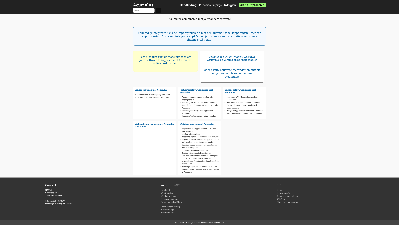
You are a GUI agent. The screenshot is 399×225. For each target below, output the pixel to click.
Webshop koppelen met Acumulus (197, 124)
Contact (280, 190)
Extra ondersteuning (170, 206)
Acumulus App (168, 209)
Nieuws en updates (169, 199)
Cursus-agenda (283, 193)
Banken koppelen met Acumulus (151, 89)
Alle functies (167, 193)
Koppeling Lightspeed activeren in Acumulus (200, 137)
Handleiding (166, 190)
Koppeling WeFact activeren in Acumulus (199, 116)
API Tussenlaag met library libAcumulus (243, 102)
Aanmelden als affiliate (171, 202)
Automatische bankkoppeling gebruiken (153, 94)
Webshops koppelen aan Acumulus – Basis (199, 166)
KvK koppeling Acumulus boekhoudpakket (244, 113)
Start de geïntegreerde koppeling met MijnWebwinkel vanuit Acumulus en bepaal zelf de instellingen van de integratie (200, 156)
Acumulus (143, 5)
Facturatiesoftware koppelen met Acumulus (196, 91)
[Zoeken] (158, 10)
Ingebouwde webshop (191, 134)
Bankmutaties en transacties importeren (153, 97)
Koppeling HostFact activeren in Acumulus (199, 102)
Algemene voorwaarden (288, 202)
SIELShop (281, 199)
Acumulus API (167, 212)
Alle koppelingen (169, 196)
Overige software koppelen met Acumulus (240, 91)
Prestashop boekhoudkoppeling (195, 150)
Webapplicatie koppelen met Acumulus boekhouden (154, 125)
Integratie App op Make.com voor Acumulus (245, 110)
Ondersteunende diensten (288, 196)
